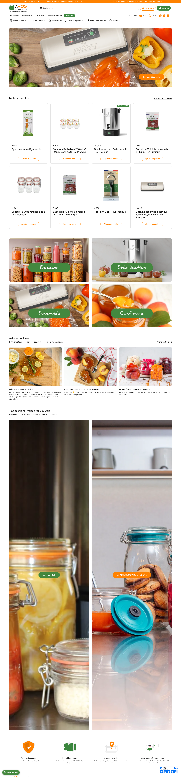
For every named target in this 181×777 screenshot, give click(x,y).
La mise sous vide (151, 77)
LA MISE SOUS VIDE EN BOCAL (132, 575)
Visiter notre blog (164, 342)
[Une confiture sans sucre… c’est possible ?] (90, 366)
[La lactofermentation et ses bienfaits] (145, 366)
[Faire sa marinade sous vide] (35, 366)
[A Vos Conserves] (18, 8)
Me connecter (149, 8)
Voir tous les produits (163, 98)
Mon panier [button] (165, 8)
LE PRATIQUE (49, 575)
